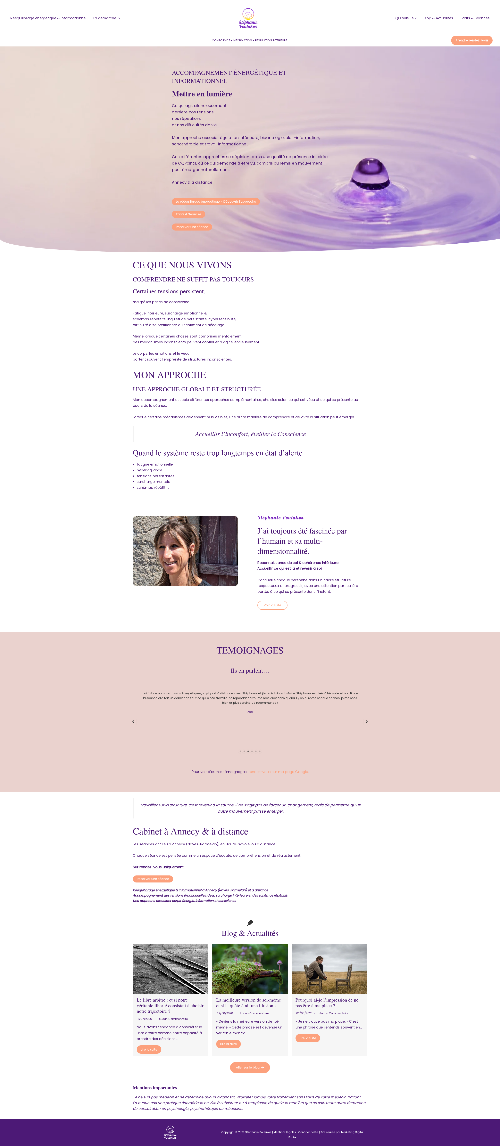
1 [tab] (240, 751)
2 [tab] (244, 751)
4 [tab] (252, 751)
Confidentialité (308, 1132)
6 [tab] (260, 751)
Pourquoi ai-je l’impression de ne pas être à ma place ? (327, 1003)
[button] (118, 18)
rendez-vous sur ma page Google (278, 771)
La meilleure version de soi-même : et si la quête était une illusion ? (250, 1003)
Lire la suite (149, 1049)
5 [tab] (256, 751)
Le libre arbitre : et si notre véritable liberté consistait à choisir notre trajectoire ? (170, 1005)
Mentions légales (285, 1132)
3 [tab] (248, 751)
